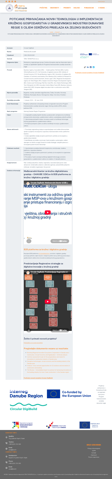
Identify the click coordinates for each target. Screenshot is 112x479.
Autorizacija (101, 1)
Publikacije (89, 8)
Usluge (77, 8)
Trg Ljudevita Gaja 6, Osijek (17, 438)
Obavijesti (54, 8)
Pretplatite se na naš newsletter (33, 343)
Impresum (94, 455)
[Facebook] (6, 1)
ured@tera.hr (12, 450)
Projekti (67, 8)
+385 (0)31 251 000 (15, 444)
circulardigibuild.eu (44, 253)
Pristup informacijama (94, 448)
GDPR (94, 451)
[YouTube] (9, 1)
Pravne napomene (93, 457)
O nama (101, 8)
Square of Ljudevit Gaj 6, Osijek (18, 458)
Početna (43, 8)
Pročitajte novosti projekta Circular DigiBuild (38, 378)
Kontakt (94, 453)
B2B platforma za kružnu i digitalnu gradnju (45, 249)
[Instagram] (15, 1)
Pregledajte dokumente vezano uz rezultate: (46, 348)
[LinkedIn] (12, 1)
